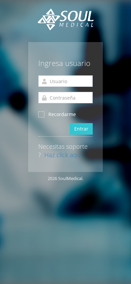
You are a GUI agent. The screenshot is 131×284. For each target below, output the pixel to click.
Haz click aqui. (63, 155)
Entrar (81, 129)
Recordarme (62, 114)
